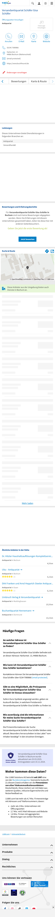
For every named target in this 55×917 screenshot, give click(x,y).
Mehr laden (27, 503)
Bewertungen (18, 81)
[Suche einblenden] (33, 3)
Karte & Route (39, 81)
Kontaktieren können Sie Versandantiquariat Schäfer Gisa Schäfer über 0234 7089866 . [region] (26, 676)
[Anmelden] (39, 3)
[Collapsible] (50, 643)
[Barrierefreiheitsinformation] (45, 3)
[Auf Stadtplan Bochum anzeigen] (52, 251)
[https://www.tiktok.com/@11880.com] (19, 909)
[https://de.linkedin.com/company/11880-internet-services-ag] (27, 909)
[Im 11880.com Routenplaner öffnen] (47, 250)
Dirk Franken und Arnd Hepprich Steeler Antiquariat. (27, 583)
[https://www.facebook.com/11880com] (5, 909)
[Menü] (52, 3)
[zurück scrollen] (2, 81)
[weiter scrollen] (52, 81)
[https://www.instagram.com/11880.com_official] (12, 909)
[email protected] (39, 677)
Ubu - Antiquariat (10, 569)
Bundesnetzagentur (21, 780)
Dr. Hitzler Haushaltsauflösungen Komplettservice (27, 556)
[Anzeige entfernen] (53, 907)
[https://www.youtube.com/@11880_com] (34, 909)
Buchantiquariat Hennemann (16, 610)
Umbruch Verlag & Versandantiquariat (21, 597)
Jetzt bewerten (27, 239)
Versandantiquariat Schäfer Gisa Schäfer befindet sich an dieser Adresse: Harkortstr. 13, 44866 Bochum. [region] (27, 654)
